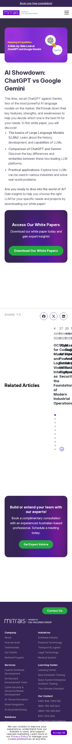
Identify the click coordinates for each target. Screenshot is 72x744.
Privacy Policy (19, 736)
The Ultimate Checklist (51, 688)
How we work (12, 642)
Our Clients (11, 652)
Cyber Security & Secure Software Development (14, 691)
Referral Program (14, 657)
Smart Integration (14, 704)
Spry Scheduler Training (51, 674)
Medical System (47, 657)
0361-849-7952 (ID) (49, 701)
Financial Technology (50, 642)
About (8, 637)
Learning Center (47, 670)
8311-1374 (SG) (46, 716)
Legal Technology (48, 652)
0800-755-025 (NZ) (49, 710)
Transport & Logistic (49, 647)
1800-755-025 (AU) (49, 706)
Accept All (59, 732)
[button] (66, 12)
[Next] (62, 449)
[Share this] (44, 316)
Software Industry (48, 637)
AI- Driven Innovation (16, 699)
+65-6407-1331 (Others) (52, 721)
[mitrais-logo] (20, 12)
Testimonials (12, 647)
